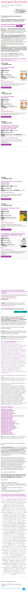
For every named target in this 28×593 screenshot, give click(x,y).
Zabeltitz (13, 350)
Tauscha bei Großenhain (10, 359)
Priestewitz (16, 348)
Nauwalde (15, 367)
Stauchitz (11, 346)
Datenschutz (18, 584)
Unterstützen (3, 585)
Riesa (6, 355)
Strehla (11, 365)
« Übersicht (3, 5)
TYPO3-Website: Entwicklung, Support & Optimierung (11, 588)
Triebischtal (7, 344)
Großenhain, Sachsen (9, 349)
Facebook (8, 584)
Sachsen (2, 17)
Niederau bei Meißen (9, 363)
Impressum (13, 584)
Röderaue (10, 361)
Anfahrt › (2, 80)
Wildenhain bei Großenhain (10, 369)
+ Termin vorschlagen (10, 5)
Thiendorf (13, 371)
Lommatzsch (19, 354)
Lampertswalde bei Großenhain (11, 344)
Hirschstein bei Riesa (17, 362)
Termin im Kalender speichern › (7, 82)
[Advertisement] (14, 161)
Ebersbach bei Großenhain (10, 353)
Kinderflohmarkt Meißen (11, 341)
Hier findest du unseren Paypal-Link (8, 297)
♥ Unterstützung (4, 6)
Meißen (7, 17)
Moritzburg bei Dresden (16, 352)
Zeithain (6, 354)
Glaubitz (11, 366)
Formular (13, 333)
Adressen (16, 319)
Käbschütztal (7, 370)
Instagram (3, 584)
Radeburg (12, 357)
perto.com (18, 438)
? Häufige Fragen (18, 5)
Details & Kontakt (5, 87)
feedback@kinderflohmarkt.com (8, 305)
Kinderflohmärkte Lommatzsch (11, 16)
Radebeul (15, 358)
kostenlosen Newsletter (17, 338)
